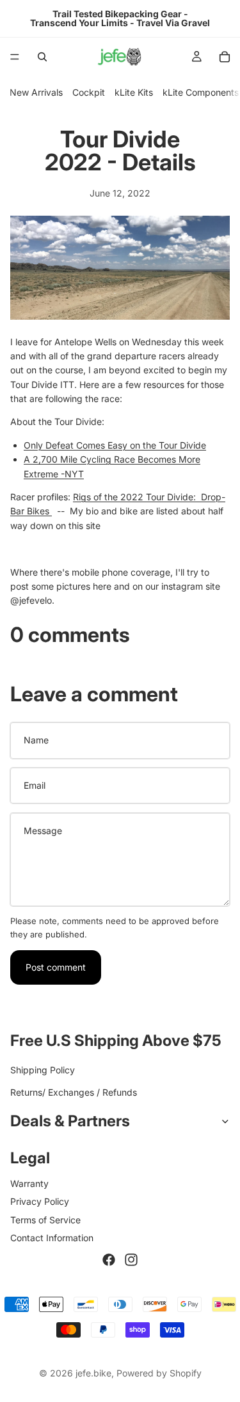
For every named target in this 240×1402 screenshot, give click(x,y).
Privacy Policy (39, 1201)
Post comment (56, 967)
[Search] (42, 57)
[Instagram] (131, 1260)
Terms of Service (45, 1219)
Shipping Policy (42, 1070)
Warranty (29, 1183)
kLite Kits (134, 92)
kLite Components (201, 92)
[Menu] (14, 56)
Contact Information (51, 1237)
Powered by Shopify (159, 1373)
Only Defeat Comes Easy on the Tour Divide (115, 445)
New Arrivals (36, 92)
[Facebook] (108, 1260)
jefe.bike (93, 1373)
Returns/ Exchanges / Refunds (73, 1092)
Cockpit (88, 92)
